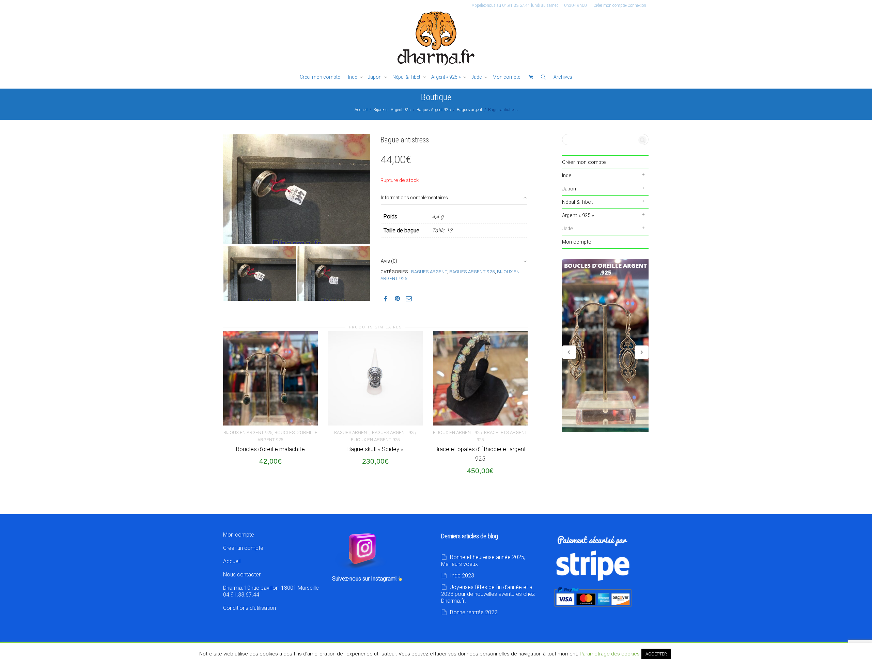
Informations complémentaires (414, 197)
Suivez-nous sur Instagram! (365, 578)
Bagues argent (469, 109)
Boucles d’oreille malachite (270, 449)
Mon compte (506, 77)
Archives (563, 77)
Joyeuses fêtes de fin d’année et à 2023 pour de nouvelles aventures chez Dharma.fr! (488, 594)
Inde (353, 77)
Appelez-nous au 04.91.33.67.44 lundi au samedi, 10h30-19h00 (529, 5)
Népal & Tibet (406, 77)
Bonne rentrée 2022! (474, 612)
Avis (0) (389, 261)
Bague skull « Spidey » (375, 449)
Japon (375, 77)
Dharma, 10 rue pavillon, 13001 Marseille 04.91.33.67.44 (271, 591)
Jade (477, 77)
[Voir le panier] (530, 77)
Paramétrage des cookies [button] (610, 654)
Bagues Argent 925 (434, 109)
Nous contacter (242, 574)
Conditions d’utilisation (249, 608)
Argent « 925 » (446, 77)
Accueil (361, 109)
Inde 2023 (462, 575)
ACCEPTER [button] (656, 653)
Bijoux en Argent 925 (392, 109)
